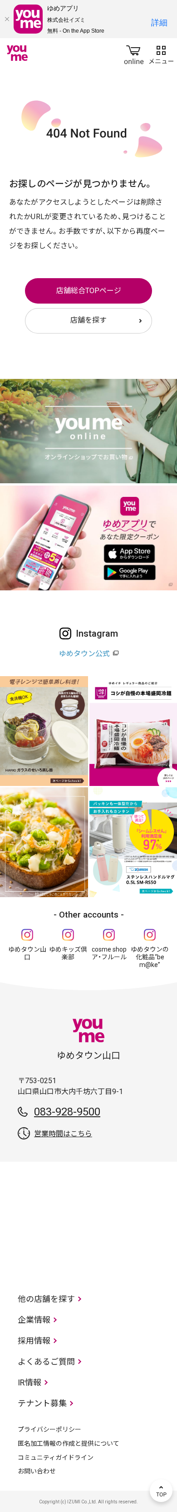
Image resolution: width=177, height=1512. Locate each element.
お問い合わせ (37, 1471)
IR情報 (29, 1382)
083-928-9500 (67, 1111)
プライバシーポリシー (49, 1429)
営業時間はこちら (63, 1133)
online (134, 53)
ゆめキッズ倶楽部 (68, 953)
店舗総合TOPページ (88, 290)
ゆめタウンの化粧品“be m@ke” (150, 957)
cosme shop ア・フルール (109, 953)
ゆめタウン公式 (84, 653)
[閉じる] (7, 19)
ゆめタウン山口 (27, 953)
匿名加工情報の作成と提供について (68, 1443)
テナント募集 (42, 1403)
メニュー (161, 53)
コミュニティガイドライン (55, 1457)
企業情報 (34, 1320)
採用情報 (34, 1340)
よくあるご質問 (46, 1361)
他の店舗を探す (46, 1299)
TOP (161, 1490)
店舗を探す (88, 320)
